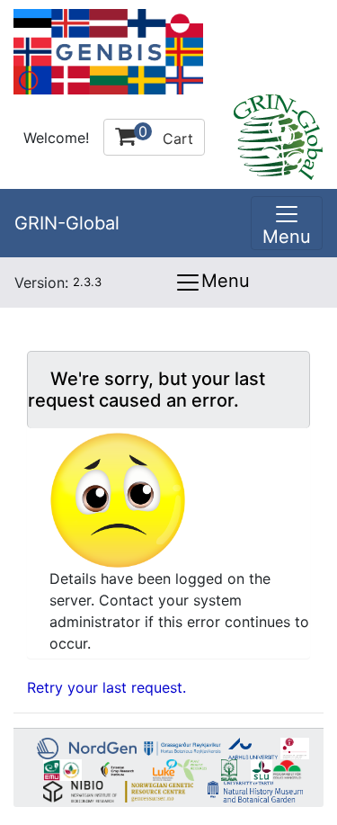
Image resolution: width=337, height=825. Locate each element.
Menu (225, 280)
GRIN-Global (67, 223)
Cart (165, 135)
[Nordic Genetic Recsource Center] (108, 50)
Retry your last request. (106, 687)
